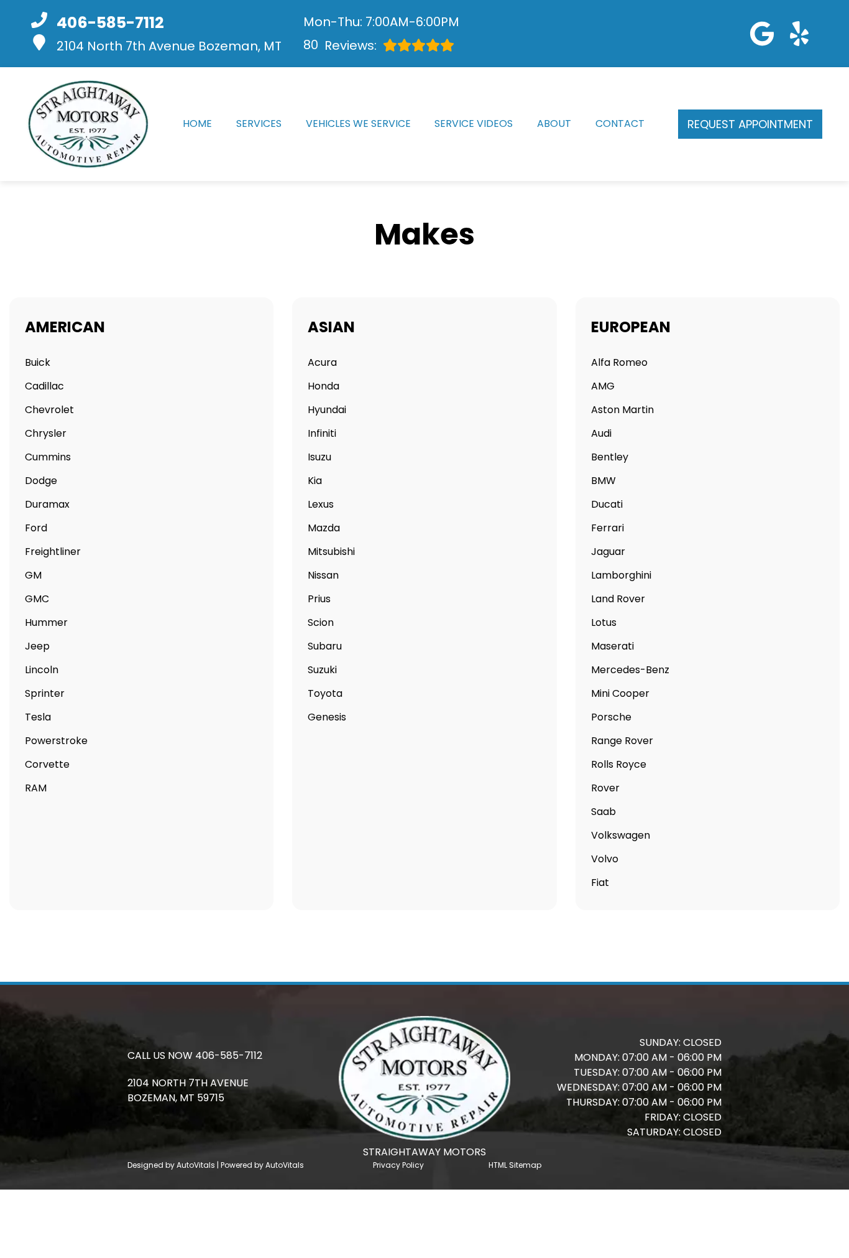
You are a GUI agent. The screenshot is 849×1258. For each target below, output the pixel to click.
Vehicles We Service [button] (358, 123)
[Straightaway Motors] (88, 124)
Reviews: (340, 45)
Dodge (41, 480)
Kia (315, 480)
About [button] (554, 123)
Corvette (47, 764)
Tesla (38, 717)
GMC (37, 599)
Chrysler (46, 433)
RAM (36, 788)
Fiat (600, 882)
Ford (36, 528)
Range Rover (622, 741)
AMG (603, 386)
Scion (321, 622)
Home (197, 123)
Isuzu (319, 457)
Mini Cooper (620, 693)
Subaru (325, 646)
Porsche (611, 717)
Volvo (604, 859)
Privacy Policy (398, 1165)
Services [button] (259, 123)
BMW (603, 480)
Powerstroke (56, 741)
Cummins (48, 457)
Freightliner (53, 551)
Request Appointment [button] (750, 124)
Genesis (327, 717)
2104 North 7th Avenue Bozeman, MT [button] (169, 46)
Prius (319, 599)
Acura (322, 362)
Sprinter (45, 693)
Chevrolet (49, 410)
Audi (601, 433)
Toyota (325, 693)
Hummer (46, 622)
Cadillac (44, 386)
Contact (620, 123)
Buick (37, 362)
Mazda (324, 528)
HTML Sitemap (515, 1165)
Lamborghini (621, 575)
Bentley (609, 457)
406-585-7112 (228, 1055)
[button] (762, 33)
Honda (323, 386)
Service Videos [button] (473, 123)
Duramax (47, 504)
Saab (603, 811)
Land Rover (618, 599)
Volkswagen (620, 835)
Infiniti (322, 433)
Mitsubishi (331, 551)
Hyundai (327, 410)
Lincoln (41, 670)
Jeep (37, 646)
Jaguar (608, 551)
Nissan (323, 575)
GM (33, 575)
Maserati (612, 646)
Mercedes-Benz (630, 670)
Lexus (321, 504)
